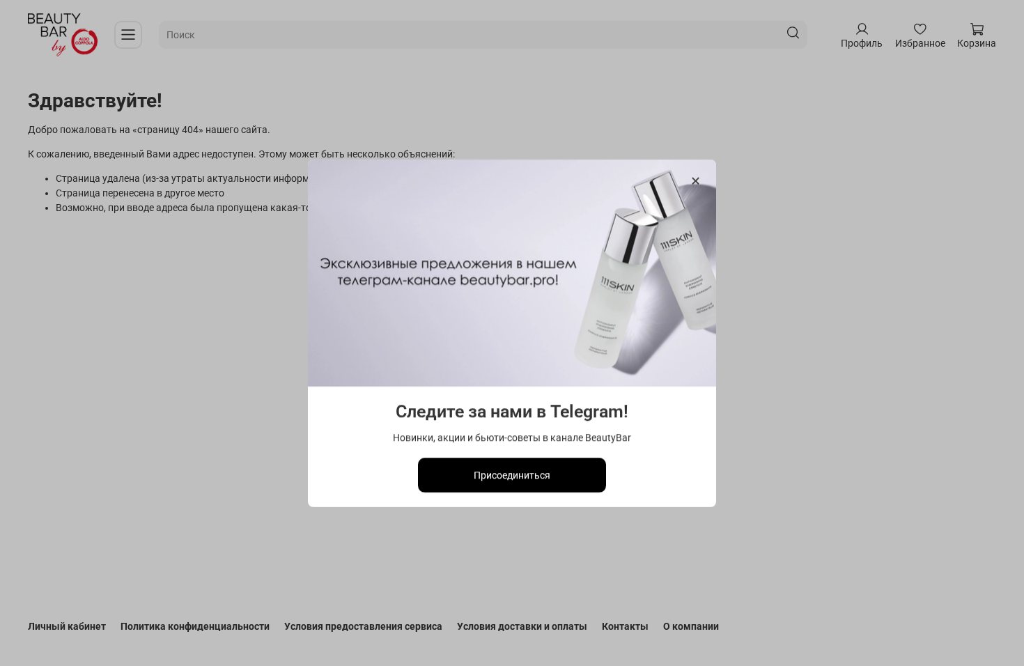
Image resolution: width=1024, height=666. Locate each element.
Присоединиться (512, 474)
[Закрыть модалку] (695, 181)
